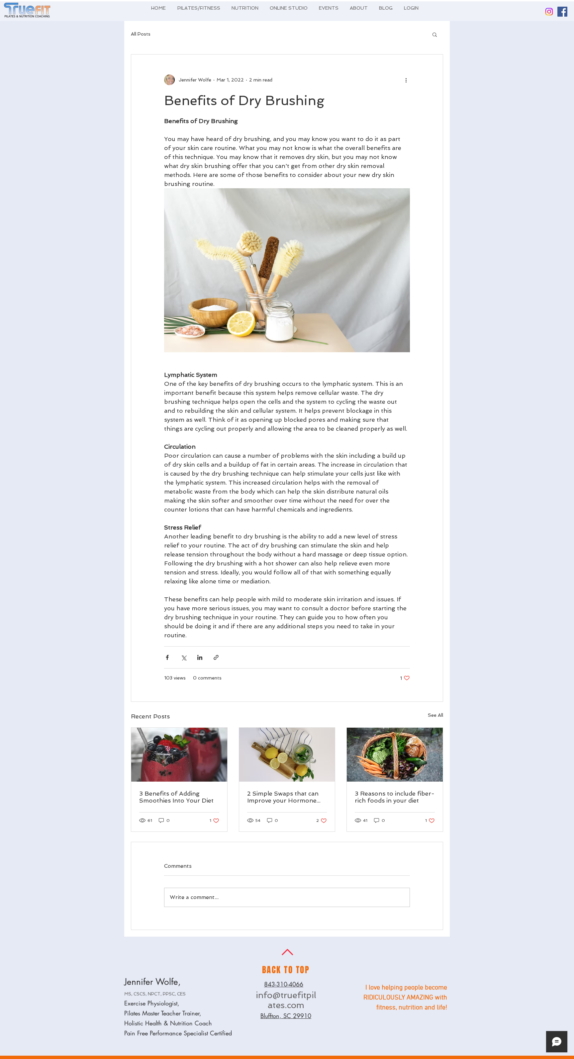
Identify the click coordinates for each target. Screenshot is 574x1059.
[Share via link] (216, 657)
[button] (434, 34)
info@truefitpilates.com (286, 1000)
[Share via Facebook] (167, 657)
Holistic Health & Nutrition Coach (168, 1023)
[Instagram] (549, 12)
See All (435, 715)
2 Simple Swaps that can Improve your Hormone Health (283, 797)
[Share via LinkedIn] (200, 657)
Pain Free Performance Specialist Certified (178, 1033)
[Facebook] (562, 12)
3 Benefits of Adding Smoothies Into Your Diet (176, 797)
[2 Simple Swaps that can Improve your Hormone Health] (287, 755)
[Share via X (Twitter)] (183, 657)
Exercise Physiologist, (151, 1003)
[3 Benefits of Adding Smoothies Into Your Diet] (179, 755)
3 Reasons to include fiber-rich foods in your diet (394, 797)
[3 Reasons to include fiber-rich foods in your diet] (395, 755)
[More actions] (406, 80)
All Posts (140, 34)
